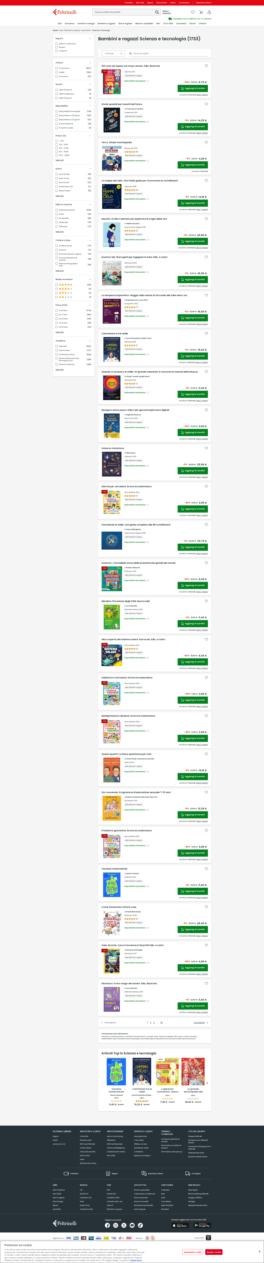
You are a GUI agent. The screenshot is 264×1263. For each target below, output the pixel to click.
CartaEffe (129, 3)
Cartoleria (165, 1190)
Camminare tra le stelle (114, 333)
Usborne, (127, 72)
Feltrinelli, (128, 342)
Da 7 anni (63, 315)
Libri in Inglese (58, 1197)
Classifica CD (85, 1197)
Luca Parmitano (133, 338)
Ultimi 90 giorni (65, 90)
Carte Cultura (85, 1148)
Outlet (61, 72)
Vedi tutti (60, 160)
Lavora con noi (59, 1144)
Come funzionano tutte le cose (118, 907)
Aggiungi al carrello (195, 88)
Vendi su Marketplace (116, 1148)
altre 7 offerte (201, 209)
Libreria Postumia (66, 364)
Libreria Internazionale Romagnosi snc (69, 359)
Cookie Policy (136, 1260)
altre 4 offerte (201, 1012)
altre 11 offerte (201, 401)
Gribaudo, (128, 186)
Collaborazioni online (116, 1152)
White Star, (128, 953)
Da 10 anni (63, 319)
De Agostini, (129, 303)
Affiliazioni (111, 1140)
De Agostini (64, 218)
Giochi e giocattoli (141, 1190)
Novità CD (84, 1194)
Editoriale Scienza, (131, 609)
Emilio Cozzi (146, 338)
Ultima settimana (66, 94)
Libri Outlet (57, 1194)
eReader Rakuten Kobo (197, 1205)
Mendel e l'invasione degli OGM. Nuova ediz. (125, 601)
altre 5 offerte (201, 133)
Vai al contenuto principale (64, 3)
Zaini (163, 1197)
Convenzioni (184, 3)
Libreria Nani (64, 350)
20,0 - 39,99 (64, 155)
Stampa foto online (88, 1163)
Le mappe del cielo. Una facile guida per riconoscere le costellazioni (139, 180)
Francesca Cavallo (134, 109)
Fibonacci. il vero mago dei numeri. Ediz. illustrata (129, 983)
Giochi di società (141, 1201)
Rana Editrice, (129, 492)
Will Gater (130, 453)
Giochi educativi (141, 1197)
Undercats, (128, 112)
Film (108, 1190)
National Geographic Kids (68, 265)
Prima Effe (111, 1155)
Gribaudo (63, 226)
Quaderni (165, 1209)
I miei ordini (139, 1140)
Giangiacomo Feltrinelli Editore (198, 1141)
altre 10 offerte (201, 248)
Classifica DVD (113, 1197)
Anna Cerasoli (132, 873)
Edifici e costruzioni (67, 43)
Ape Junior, (128, 418)
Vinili (82, 1201)
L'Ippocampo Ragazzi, (133, 227)
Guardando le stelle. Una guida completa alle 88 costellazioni (135, 524)
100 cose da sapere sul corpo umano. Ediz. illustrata (130, 66)
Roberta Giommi (133, 797)
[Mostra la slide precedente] (102, 1083)
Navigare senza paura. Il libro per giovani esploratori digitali (135, 410)
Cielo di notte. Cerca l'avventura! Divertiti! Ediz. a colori (132, 945)
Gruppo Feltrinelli (195, 1136)
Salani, (127, 762)
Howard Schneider (134, 950)
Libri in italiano (59, 1190)
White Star (63, 222)
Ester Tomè (64, 178)
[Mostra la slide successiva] (207, 1083)
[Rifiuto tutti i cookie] (260, 1251)
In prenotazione (66, 124)
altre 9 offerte (201, 553)
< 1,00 (61, 141)
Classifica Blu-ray (114, 1201)
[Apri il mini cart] (201, 12)
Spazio (62, 47)
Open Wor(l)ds (167, 1205)
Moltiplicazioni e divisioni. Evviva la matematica (128, 715)
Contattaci (138, 1152)
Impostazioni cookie (192, 1252)
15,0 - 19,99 (63, 152)
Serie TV (110, 1205)
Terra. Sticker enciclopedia (116, 142)
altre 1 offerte (202, 95)
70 (161, 1022)
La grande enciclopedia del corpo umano (193, 1090)
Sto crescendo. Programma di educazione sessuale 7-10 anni (135, 792)
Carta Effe (84, 1136)
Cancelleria (166, 1201)
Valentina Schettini (145, 759)
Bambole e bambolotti (143, 1205)
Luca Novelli (64, 174)
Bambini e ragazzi (114, 1209)
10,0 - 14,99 (63, 148)
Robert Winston (133, 567)
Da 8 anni (63, 310)
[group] (171, 19)
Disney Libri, (129, 148)
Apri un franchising (115, 1136)
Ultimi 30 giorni (65, 98)
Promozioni (64, 68)
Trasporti (63, 51)
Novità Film (111, 1194)
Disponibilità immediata (69, 111)
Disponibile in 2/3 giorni (69, 120)
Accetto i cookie (214, 1252)
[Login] (209, 12)
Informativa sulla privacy (171, 1152)
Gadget (191, 1201)
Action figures (140, 1209)
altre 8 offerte (201, 324)
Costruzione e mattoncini (144, 1194)
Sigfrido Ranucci (133, 415)
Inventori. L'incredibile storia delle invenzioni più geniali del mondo (138, 563)
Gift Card (140, 3)
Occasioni (63, 76)
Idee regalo (193, 1190)
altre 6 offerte (201, 439)
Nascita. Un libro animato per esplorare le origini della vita (134, 218)
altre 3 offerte (201, 592)
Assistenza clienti (203, 3)
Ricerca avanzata (167, 12)
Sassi (61, 214)
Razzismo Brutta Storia (197, 1156)
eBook (55, 1205)
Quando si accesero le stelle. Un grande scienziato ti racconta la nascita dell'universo (149, 371)
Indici (82, 1159)
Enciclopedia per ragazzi (70, 254)
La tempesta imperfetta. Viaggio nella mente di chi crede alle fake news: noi (144, 295)
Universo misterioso (112, 448)
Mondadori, (129, 800)
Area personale (140, 1136)
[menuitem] (60, 23)
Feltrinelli (63, 346)
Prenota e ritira (86, 1140)
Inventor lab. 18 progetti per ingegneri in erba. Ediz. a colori (134, 257)
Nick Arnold (64, 182)
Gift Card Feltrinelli (87, 1144)
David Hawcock (66, 187)
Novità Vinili (85, 1205)
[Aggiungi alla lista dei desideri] (206, 66)
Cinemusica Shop (67, 354)
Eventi (172, 3)
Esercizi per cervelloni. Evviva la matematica (126, 486)
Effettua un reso (140, 1144)
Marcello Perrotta (149, 797)
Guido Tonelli (132, 376)
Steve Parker (64, 191)
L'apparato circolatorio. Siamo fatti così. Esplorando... (167, 1090)
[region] (132, 1252)
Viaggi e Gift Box (195, 1197)
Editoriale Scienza (67, 210)
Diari (163, 1194)
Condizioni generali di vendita (170, 1140)
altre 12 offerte (201, 362)
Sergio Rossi (144, 376)
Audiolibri (57, 1209)
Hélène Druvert (133, 223)
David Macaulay (133, 912)
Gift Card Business (115, 1144)
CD (81, 1190)
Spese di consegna (142, 1155)
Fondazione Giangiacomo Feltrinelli (199, 1147)
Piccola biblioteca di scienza (68, 259)
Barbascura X (132, 300)
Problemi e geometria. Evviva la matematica (126, 830)
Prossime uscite (66, 128)
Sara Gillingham (133, 529)
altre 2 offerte (201, 974)
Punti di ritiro (161, 3)
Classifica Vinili (86, 1209)
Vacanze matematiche (114, 868)
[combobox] (126, 12)
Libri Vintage (58, 1201)
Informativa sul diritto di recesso (171, 1146)
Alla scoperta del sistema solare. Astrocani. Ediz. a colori (133, 639)
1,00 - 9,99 (63, 144)
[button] (157, 12)
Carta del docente (87, 1152)
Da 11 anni (63, 323)
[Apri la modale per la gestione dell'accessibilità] (208, 1237)
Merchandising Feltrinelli (198, 1194)
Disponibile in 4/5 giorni (69, 115)
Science (62, 250)
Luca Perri (143, 300)
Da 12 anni (63, 327)
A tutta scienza (65, 246)
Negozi (150, 3)
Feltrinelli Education (196, 1153)
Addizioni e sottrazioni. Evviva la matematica (126, 677)
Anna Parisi (131, 759)
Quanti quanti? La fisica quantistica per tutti (126, 754)
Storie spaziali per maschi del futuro (121, 104)
